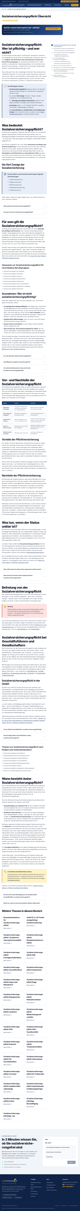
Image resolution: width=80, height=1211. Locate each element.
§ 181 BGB (13, 857)
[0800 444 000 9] (67, 1186)
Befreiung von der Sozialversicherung (13, 349)
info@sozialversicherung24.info (9, 1)
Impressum (57, 1205)
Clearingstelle (50, 1182)
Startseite (4, 9)
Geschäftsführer (22, 629)
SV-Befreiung (34, 1191)
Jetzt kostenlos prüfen (52, 28)
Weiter (71, 1162)
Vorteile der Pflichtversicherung (62, 61)
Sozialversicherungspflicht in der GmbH (64, 73)
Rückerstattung (50, 1187)
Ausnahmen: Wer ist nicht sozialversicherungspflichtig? (61, 55)
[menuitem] (19, 5)
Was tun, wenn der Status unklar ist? (62, 65)
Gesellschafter (35, 629)
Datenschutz (64, 1205)
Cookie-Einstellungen (73, 1205)
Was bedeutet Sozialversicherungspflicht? (64, 48)
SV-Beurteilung (34, 1193)
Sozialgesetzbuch (51, 1185)
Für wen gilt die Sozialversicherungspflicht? (64, 52)
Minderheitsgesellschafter (19, 673)
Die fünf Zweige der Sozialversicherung (64, 50)
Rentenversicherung (51, 1190)
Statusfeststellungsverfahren (35, 552)
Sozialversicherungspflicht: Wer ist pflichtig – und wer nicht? (65, 45)
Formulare (33, 1196)
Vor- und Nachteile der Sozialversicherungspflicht (60, 58)
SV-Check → (75, 5)
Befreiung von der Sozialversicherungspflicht (65, 67)
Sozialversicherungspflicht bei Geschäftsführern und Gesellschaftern (64, 70)
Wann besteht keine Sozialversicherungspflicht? (60, 76)
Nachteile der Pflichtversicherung (62, 63)
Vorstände (30, 673)
